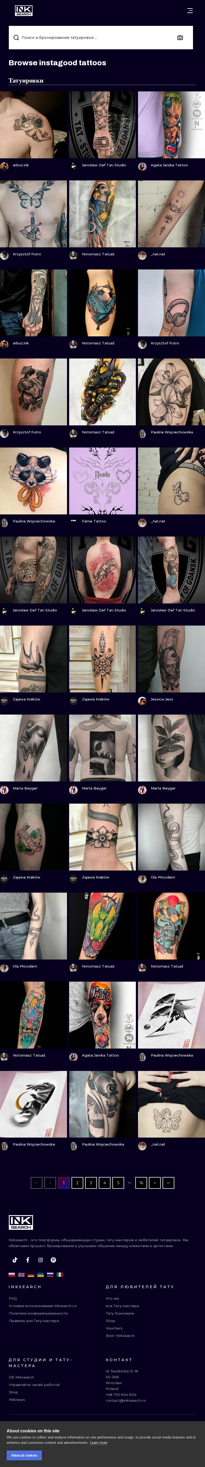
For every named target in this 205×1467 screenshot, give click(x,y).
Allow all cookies (24, 1455)
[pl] (12, 1275)
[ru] (50, 1275)
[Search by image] (180, 37)
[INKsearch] (24, 10)
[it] (60, 1275)
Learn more (98, 1443)
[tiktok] (15, 1260)
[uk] (40, 1275)
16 (141, 1182)
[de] (31, 1275)
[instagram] (40, 1260)
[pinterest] (53, 1260)
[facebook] (27, 1260)
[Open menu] (190, 10)
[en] (21, 1275)
